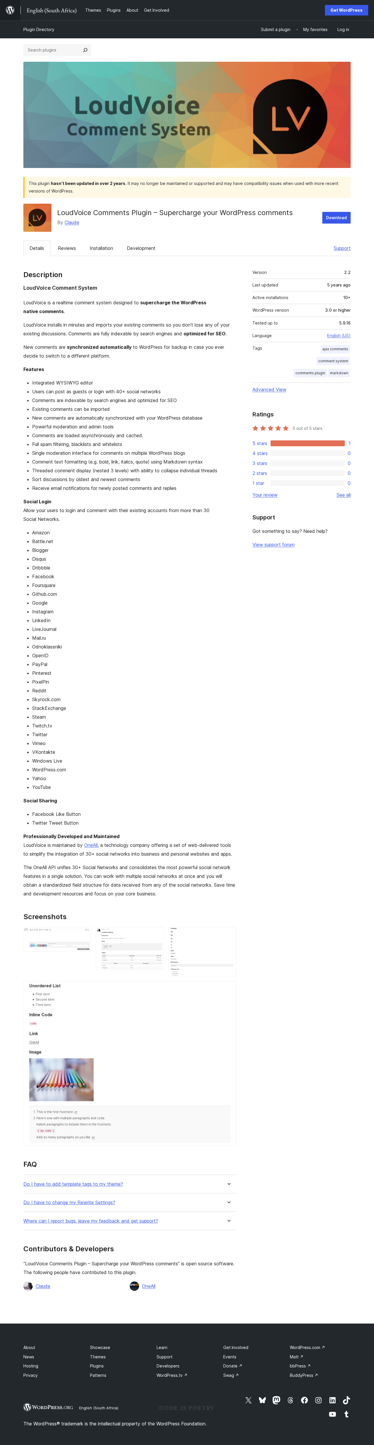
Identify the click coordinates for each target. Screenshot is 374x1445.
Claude (72, 222)
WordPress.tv (172, 1375)
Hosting (30, 1365)
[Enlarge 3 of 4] (228, 935)
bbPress (300, 1365)
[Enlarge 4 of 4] (228, 989)
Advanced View (269, 389)
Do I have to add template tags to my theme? (73, 1184)
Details (37, 248)
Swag (231, 1375)
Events (229, 1356)
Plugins (97, 1365)
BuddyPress (304, 1375)
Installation (101, 248)
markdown (339, 373)
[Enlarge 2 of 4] (156, 935)
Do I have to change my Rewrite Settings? (69, 1202)
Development (141, 248)
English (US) (339, 335)
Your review (265, 495)
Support (342, 248)
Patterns (98, 1375)
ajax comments (335, 349)
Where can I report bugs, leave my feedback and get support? (90, 1221)
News (28, 1356)
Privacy (30, 1375)
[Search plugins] (85, 50)
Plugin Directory (38, 29)
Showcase (100, 1347)
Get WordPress (346, 10)
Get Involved (235, 1347)
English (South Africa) (98, 1407)
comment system (333, 361)
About (29, 1347)
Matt (297, 1356)
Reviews (67, 248)
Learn (162, 1347)
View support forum (273, 545)
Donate (233, 1365)
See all (344, 495)
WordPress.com (307, 1347)
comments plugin (310, 373)
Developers (168, 1365)
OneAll (91, 845)
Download (336, 217)
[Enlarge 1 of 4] (83, 935)
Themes (98, 1356)
